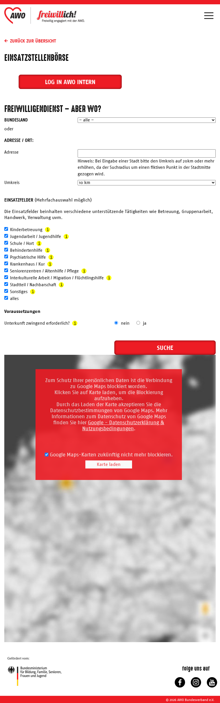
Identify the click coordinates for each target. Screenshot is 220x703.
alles (14, 299)
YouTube (212, 682)
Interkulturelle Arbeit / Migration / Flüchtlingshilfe (60, 278)
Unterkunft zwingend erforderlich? (40, 323)
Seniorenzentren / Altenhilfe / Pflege (48, 271)
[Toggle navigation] (210, 17)
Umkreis (11, 183)
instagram (196, 682)
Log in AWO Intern (70, 82)
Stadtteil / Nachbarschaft (36, 285)
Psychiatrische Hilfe (31, 257)
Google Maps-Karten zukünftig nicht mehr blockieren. (110, 455)
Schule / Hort (25, 243)
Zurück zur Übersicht (33, 40)
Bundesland (16, 120)
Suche (165, 347)
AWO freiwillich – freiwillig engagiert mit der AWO (44, 15)
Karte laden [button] (109, 464)
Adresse (11, 152)
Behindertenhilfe (29, 250)
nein (125, 323)
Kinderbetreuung (29, 230)
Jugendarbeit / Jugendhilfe (39, 236)
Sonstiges (22, 292)
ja (144, 323)
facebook (180, 682)
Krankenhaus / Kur (31, 264)
